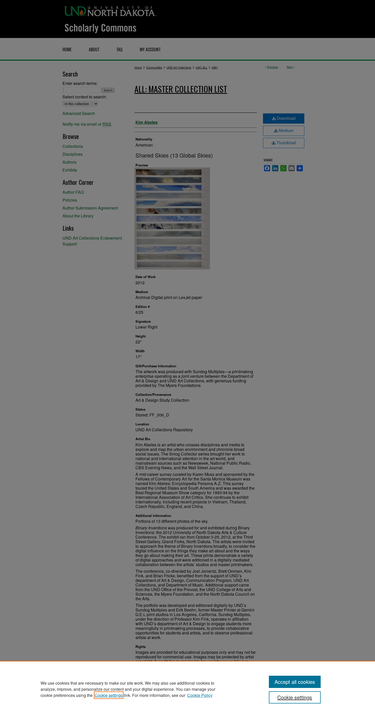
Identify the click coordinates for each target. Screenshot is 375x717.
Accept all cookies (294, 681)
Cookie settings (109, 695)
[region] (187, 689)
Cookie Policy (199, 695)
